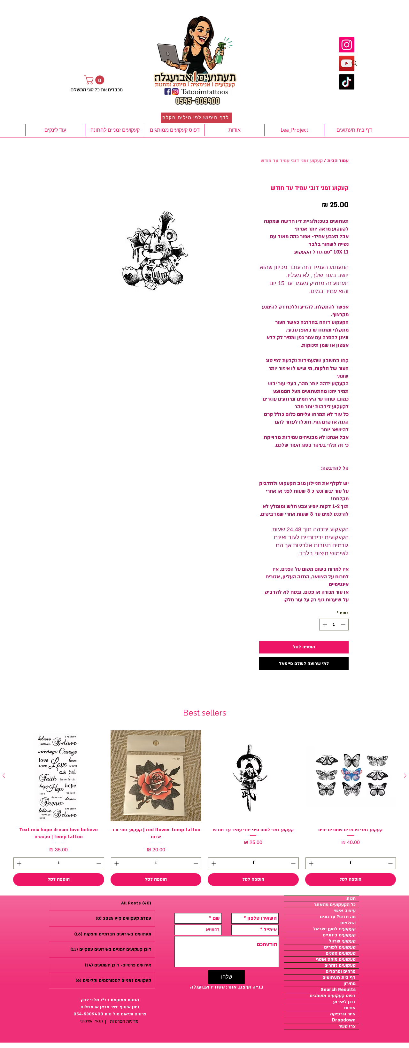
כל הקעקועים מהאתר (335, 905)
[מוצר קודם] (405, 775)
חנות (351, 899)
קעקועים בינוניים (339, 935)
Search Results (338, 990)
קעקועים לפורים (340, 947)
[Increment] (324, 624)
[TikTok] (346, 82)
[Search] (354, 63)
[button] (95, 79)
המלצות (348, 923)
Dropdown (344, 1020)
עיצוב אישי (345, 911)
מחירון (349, 984)
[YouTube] (346, 63)
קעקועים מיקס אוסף (336, 959)
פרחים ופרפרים (341, 971)
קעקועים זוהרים (340, 965)
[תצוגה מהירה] (350, 775)
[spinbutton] (334, 624)
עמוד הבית (338, 161)
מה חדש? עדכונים (338, 917)
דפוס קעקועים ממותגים (333, 996)
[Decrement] (344, 624)
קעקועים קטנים (341, 953)
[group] (204, 808)
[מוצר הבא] (4, 775)
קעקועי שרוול (342, 941)
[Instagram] (346, 44)
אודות (350, 1008)
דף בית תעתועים (339, 978)
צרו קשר (347, 1026)
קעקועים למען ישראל (334, 929)
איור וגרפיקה (343, 1014)
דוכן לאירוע (344, 1002)
